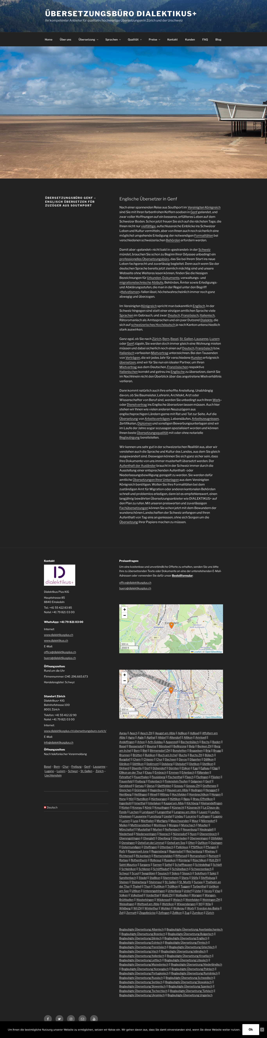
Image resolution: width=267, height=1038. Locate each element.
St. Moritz (185, 882)
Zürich (156, 339)
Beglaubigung (129, 437)
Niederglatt (207, 829)
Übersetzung (87, 39)
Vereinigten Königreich (204, 207)
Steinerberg (139, 882)
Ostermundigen (131, 847)
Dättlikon (138, 763)
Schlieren (144, 868)
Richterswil (126, 855)
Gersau (139, 785)
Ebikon (186, 768)
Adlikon (182, 733)
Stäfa (194, 877)
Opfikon (203, 842)
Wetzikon (168, 904)
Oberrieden (180, 838)
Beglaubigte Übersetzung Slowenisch (142, 986)
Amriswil (200, 737)
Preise (153, 39)
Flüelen (215, 776)
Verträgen (132, 358)
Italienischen (128, 372)
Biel (144, 750)
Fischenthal (175, 776)
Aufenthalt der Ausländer (137, 466)
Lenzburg (155, 816)
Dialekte (206, 320)
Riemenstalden (163, 855)
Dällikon (209, 759)
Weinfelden (192, 899)
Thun (147, 886)
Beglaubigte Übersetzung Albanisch (141, 929)
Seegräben (148, 873)
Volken (123, 895)
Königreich (149, 306)
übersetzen (127, 362)
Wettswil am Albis (148, 904)
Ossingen (216, 842)
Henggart (211, 790)
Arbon (141, 741)
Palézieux (182, 847)
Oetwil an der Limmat (151, 842)
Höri (131, 798)
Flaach (189, 776)
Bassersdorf (136, 746)
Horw (122, 798)
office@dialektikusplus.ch (60, 652)
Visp (217, 890)
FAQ (205, 39)
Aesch (133, 733)
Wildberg (125, 908)
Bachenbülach (190, 741)
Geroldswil (125, 785)
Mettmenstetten (140, 825)
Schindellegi (202, 864)
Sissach (187, 873)
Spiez (213, 873)
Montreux (160, 825)
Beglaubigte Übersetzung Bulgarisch (190, 933)
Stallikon (155, 877)
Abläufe (157, 282)
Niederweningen (146, 833)
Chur (66, 766)
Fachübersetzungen (133, 508)
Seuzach (163, 873)
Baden (216, 741)
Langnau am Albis (185, 812)
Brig (208, 750)
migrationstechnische (135, 282)
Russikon (170, 860)
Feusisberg (158, 776)
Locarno (191, 816)
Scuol (135, 873)
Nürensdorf (180, 833)
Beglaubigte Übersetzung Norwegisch (145, 968)
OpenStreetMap (213, 651)
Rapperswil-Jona (138, 851)
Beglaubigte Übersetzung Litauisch (186, 960)
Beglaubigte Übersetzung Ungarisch (190, 995)
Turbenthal (199, 886)
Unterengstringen (154, 890)
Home (48, 39)
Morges (173, 825)
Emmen (174, 772)
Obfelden (216, 838)
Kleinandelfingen (211, 803)
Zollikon (177, 912)
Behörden (173, 240)
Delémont (152, 763)
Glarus (151, 785)
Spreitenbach (127, 877)
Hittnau (164, 794)
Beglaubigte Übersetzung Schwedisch (189, 977)
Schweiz (204, 249)
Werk (216, 400)
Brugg (217, 750)
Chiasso (148, 759)
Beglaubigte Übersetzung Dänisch (140, 938)
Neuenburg (190, 829)
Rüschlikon (199, 860)
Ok (251, 1029)
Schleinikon (128, 868)
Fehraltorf (125, 776)
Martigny (162, 820)
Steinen (124, 882)
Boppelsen (196, 750)
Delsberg (167, 763)
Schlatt (217, 864)
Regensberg (158, 851)
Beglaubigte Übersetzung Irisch (138, 951)
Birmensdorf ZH (160, 750)
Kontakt (172, 39)
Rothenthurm (139, 860)
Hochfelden (179, 794)
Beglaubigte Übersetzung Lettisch (140, 960)
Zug (187, 912)
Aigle (140, 737)
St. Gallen (186, 339)
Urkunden (154, 278)
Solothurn (201, 873)
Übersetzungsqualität (152, 433)
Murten (157, 829)
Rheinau (210, 851)
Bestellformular (182, 575)
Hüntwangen (159, 798)
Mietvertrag (159, 353)
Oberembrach (208, 833)
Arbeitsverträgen (157, 419)
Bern (165, 339)
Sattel (168, 864)
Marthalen (147, 820)
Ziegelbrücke (147, 912)
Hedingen (197, 790)
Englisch (199, 306)
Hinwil (153, 794)
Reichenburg (194, 851)
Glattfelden (164, 785)
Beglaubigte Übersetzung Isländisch (183, 951)
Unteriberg (174, 890)
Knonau (137, 807)
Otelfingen (150, 847)
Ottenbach (166, 847)
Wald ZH (167, 895)
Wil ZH (137, 908)
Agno (131, 737)
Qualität (133, 39)
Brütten (137, 755)
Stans (185, 877)
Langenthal (164, 812)
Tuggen (185, 886)
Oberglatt (149, 838)
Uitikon (136, 890)
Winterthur (151, 908)
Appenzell (172, 741)
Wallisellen (182, 895)
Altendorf (175, 737)
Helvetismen (130, 292)
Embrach (160, 772)
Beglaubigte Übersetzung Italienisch (141, 955)
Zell (121, 912)
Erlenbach (188, 772)
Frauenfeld (126, 781)
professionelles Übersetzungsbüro (144, 259)
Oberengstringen (129, 838)
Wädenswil (163, 899)
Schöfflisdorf (161, 868)
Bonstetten (180, 750)
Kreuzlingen (161, 807)
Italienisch (207, 315)
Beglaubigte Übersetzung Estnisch (140, 942)
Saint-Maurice (128, 864)
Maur (195, 820)
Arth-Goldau (155, 741)
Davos (183, 759)
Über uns (65, 39)
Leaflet (197, 651)
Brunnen (124, 755)
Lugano (49, 771)
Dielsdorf (180, 763)
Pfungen (211, 847)
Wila (208, 904)
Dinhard (124, 768)
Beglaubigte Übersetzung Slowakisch (188, 982)
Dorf (147, 768)
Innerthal (139, 803)
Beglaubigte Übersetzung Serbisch (140, 982)
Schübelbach (180, 868)
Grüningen (140, 790)
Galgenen (196, 781)
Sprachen (111, 39)
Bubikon (150, 755)
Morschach (188, 825)
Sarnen (157, 864)
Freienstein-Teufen (176, 781)
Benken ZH (204, 746)
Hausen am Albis (177, 790)
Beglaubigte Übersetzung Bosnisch (143, 933)
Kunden (190, 39)
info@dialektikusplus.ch (58, 742)
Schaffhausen (183, 864)
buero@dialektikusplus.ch (60, 658)
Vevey (208, 890)
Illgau (186, 798)
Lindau (179, 816)
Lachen (134, 812)
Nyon (193, 833)
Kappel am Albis (174, 803)
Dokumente (170, 278)
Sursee (198, 882)
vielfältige (148, 226)
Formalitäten (203, 235)
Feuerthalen (141, 776)
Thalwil (137, 886)
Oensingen (128, 842)
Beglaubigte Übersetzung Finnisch (186, 942)
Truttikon (159, 886)
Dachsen (170, 759)
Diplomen (144, 423)
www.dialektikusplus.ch (58, 634)
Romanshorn (198, 855)
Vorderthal (152, 895)
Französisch (190, 315)
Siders (175, 873)
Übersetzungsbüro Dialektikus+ (121, 13)
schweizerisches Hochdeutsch (153, 325)
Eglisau (205, 768)
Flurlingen (202, 776)
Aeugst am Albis (165, 733)
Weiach (178, 899)
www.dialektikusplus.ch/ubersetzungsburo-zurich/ (75, 731)
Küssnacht (193, 807)
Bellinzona (179, 746)
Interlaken (154, 803)
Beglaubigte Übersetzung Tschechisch (143, 990)
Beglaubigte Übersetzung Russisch (141, 977)
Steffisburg (208, 877)
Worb (190, 908)
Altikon (188, 737)
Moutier (203, 825)
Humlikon (142, 798)
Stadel (143, 877)
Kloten (125, 807)
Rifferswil (181, 855)
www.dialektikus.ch (56, 640)
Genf (193, 212)
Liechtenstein (53, 775)
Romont (214, 855)
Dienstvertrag (137, 404)
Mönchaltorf (127, 829)
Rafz (122, 851)
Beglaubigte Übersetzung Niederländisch (196, 964)
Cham (137, 759)
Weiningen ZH (211, 899)
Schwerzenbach (201, 868)
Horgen (216, 794)
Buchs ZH (196, 755)
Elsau (148, 772)
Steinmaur (155, 882)
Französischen (177, 367)
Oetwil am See (176, 842)
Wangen (196, 895)
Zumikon (197, 912)
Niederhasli (126, 833)
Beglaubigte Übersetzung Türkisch (191, 990)
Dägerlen (195, 759)
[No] (262, 1030)
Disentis (137, 768)
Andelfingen (126, 741)
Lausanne (201, 339)
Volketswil (137, 895)
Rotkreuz (155, 860)
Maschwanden (179, 820)
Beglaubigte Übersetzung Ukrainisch (142, 995)
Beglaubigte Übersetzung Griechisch (192, 947)
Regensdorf (176, 851)
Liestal (168, 816)
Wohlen (165, 908)
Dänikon (124, 763)
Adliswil (194, 733)
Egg (195, 768)
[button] (171, 625)
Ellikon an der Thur (130, 772)
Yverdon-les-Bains (208, 908)
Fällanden (203, 772)
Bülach (209, 755)
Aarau (123, 733)
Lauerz (203, 812)
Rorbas (123, 860)
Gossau (178, 785)
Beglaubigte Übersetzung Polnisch (192, 968)
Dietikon (194, 763)
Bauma (151, 746)
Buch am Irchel (167, 755)
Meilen (123, 825)
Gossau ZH (193, 785)
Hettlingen (140, 794)
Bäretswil (165, 746)
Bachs (206, 741)
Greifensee (209, 785)
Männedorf (208, 820)
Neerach (164, 833)
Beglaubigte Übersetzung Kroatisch (189, 955)
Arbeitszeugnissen (205, 419)
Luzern (215, 339)
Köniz (148, 807)
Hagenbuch (157, 790)
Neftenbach (172, 829)
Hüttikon (175, 798)
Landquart (148, 812)
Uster (197, 890)
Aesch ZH (146, 733)
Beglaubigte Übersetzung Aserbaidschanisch (195, 929)
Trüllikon (172, 886)
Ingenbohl (125, 803)
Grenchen (125, 790)
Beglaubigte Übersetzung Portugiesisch (143, 973)
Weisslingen (126, 904)
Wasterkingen (145, 899)
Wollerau (178, 908)
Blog (218, 39)
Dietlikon (207, 763)
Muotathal (143, 829)
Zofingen (163, 912)
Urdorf (188, 890)
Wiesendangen (186, 904)
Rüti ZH (214, 860)
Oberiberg (164, 838)
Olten (191, 842)
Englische (178, 372)
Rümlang (184, 860)
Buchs (183, 755)
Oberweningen (199, 838)
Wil (200, 904)
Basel (174, 339)
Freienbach (155, 781)
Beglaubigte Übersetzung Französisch (142, 947)
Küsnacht (178, 807)
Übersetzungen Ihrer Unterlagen (156, 480)
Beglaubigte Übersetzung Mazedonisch (143, 964)
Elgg (215, 768)
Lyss (135, 820)
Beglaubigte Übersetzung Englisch (185, 938)
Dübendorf (159, 768)
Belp (192, 746)
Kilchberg (192, 803)
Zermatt (131, 912)
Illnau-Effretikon (203, 798)
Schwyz (73, 771)
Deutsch (174, 315)
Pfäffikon (197, 847)
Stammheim (171, 877)
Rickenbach (143, 855)
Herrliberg (125, 794)
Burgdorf (124, 759)
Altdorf (162, 737)
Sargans (145, 864)
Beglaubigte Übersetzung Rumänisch (194, 973)
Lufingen (204, 816)
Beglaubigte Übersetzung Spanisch (190, 986)
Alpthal (150, 737)
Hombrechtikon (199, 794)
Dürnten (174, 768)
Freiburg (76, 766)
